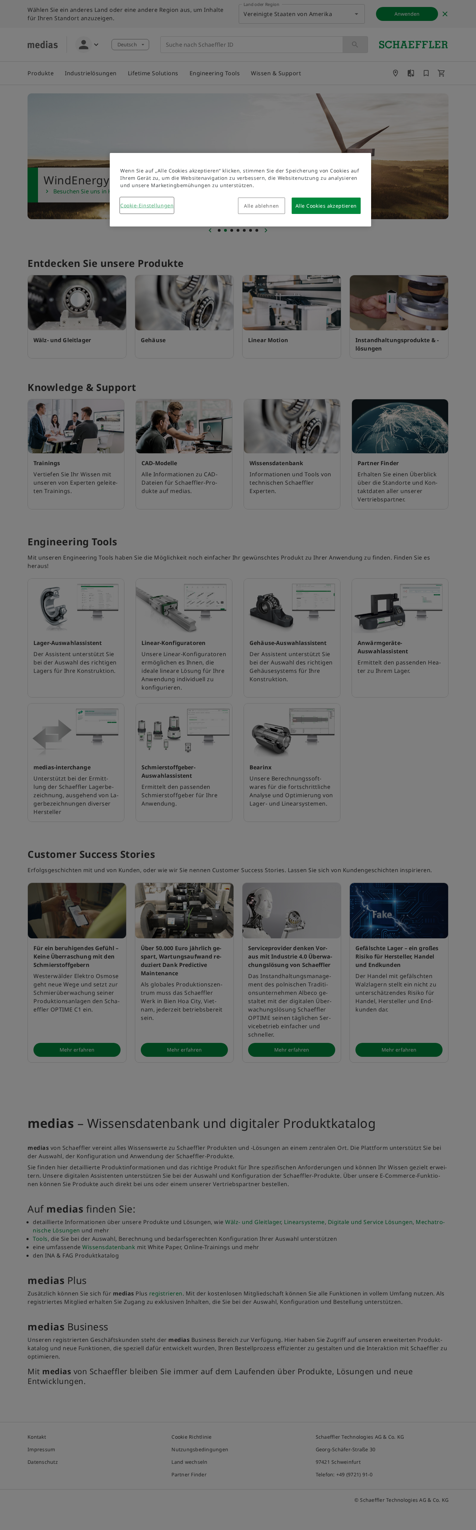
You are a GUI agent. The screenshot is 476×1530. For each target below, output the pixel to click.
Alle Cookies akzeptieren (326, 205)
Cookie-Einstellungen (147, 205)
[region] (240, 189)
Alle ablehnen (261, 205)
